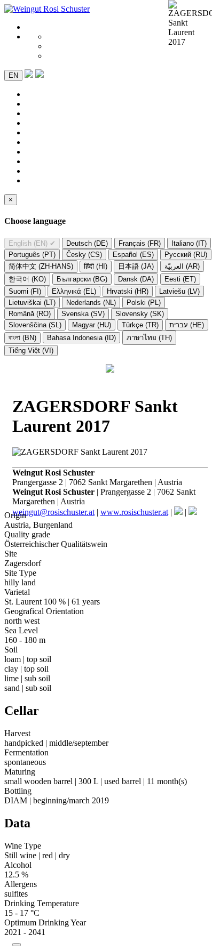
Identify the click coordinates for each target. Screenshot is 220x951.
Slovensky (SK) (139, 314)
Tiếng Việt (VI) (31, 350)
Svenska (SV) (83, 314)
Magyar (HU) (91, 325)
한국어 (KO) (27, 279)
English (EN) (32, 243)
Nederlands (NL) (91, 303)
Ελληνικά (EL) (74, 291)
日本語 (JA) (136, 266)
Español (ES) (133, 255)
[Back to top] (16, 944)
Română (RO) (30, 314)
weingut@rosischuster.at (53, 512)
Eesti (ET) (180, 279)
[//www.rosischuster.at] (47, 8)
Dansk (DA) (136, 279)
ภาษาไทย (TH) (149, 338)
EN (13, 75)
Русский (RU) (185, 255)
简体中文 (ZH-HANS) (41, 266)
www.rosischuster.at (134, 512)
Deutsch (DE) (87, 243)
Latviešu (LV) (179, 291)
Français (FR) (140, 243)
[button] (39, 74)
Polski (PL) (144, 303)
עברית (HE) (186, 325)
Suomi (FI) (25, 291)
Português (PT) (32, 255)
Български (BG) (82, 279)
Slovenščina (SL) (35, 325)
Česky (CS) (84, 255)
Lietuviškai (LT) (32, 303)
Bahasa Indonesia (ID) (81, 338)
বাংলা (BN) (22, 338)
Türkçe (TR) (140, 325)
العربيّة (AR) (182, 266)
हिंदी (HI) (95, 266)
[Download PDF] (29, 74)
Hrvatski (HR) (127, 291)
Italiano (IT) (189, 243)
